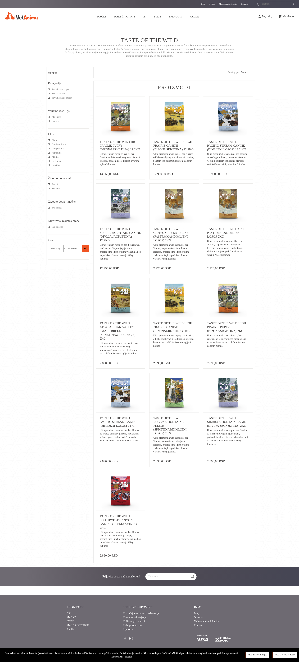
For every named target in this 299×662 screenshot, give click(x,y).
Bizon (54, 140)
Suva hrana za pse (60, 89)
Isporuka (128, 629)
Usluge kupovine (132, 625)
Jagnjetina (56, 152)
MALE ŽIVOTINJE (124, 16)
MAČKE (101, 16)
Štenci (55, 184)
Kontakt (244, 4)
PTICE (157, 16)
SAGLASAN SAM (284, 654)
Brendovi (175, 16)
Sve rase (56, 121)
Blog (203, 4)
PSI (144, 16)
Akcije (194, 16)
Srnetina (56, 165)
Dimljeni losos (59, 144)
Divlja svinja (58, 148)
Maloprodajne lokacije (228, 4)
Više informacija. (257, 654)
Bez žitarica (57, 227)
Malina (55, 157)
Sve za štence (58, 93)
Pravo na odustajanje (135, 617)
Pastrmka (56, 161)
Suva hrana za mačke (62, 97)
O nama (212, 4)
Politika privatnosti (134, 621)
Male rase (56, 117)
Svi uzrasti (57, 188)
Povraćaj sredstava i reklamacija (141, 613)
